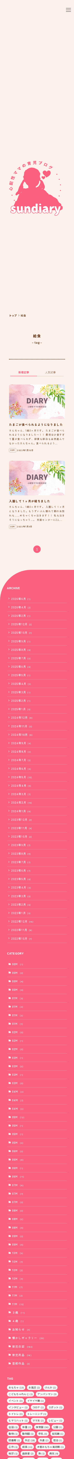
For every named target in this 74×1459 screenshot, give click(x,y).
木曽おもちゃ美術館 (50, 1446)
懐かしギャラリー (28, 1338)
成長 (27, 1446)
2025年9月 (21, 641)
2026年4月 (21, 607)
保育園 (42, 1427)
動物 (13, 1433)
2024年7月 (21, 760)
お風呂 (34, 1387)
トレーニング (36, 1414)
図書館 (14, 1440)
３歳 (18, 1312)
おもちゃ (16, 1387)
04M (18, 1091)
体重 (26, 1427)
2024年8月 (21, 751)
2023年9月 (21, 845)
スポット (55, 1407)
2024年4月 (21, 785)
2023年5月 (21, 879)
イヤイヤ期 (35, 1400)
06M (17, 1151)
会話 (13, 1427)
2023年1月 (21, 913)
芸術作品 (21, 1363)
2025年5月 (21, 675)
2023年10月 (21, 836)
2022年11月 (21, 930)
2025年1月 (21, 709)
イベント (16, 1400)
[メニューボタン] (68, 9)
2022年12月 (22, 921)
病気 (53, 1453)
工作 (13, 1446)
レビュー (55, 1420)
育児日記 (22, 1346)
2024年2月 (21, 802)
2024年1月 (21, 811)
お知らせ (21, 1329)
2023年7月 (21, 862)
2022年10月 (21, 938)
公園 (57, 1427)
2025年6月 (21, 666)
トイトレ (16, 1414)
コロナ (38, 1407)
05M (18, 1117)
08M (17, 1210)
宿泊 (57, 1440)
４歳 (18, 1321)
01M (17, 998)
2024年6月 (21, 769)
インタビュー (18, 1407)
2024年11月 (21, 726)
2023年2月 (21, 904)
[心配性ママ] (36, 9)
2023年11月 (21, 828)
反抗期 (57, 1433)
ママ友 (38, 1420)
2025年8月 (21, 650)
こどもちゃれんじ (21, 1394)
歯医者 (28, 1453)
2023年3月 (21, 896)
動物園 (28, 1433)
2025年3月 (21, 692)
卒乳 (42, 1433)
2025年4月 (21, 684)
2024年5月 (21, 777)
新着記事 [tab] (23, 372)
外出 (30, 1440)
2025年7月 (21, 658)
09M (17, 1236)
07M (18, 1185)
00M (17, 964)
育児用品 (22, 1355)
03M (17, 1058)
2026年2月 (21, 616)
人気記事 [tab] (50, 372)
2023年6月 (21, 870)
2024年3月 (21, 794)
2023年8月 (21, 853)
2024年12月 (22, 717)
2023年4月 (21, 887)
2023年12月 (21, 819)
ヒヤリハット (18, 1420)
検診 (13, 1453)
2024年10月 (22, 734)
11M (17, 1287)
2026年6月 (21, 599)
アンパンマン (47, 1394)
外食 (44, 1440)
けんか (50, 1387)
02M (18, 1032)
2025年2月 (21, 700)
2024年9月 (21, 743)
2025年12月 (21, 624)
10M (17, 1253)
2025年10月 (21, 632)
